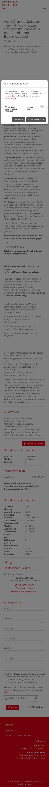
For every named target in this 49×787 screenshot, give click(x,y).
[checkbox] (42, 106)
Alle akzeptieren (36, 119)
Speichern (19, 119)
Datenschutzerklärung (20, 96)
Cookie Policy (10, 98)
